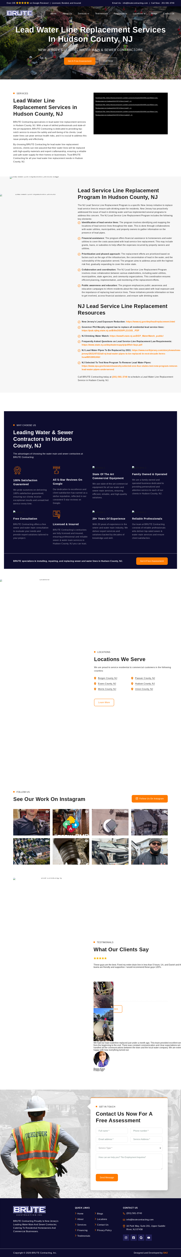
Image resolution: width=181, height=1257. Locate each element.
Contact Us (102, 1225)
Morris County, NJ (107, 689)
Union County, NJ (144, 689)
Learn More (104, 702)
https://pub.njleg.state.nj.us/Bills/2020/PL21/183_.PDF (110, 330)
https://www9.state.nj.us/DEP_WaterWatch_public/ (136, 336)
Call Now (108, 61)
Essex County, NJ (107, 683)
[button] (97, 961)
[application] (131, 113)
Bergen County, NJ (107, 678)
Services (81, 1225)
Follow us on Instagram (151, 799)
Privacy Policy (104, 1230)
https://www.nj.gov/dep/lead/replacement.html (150, 322)
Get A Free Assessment (80, 61)
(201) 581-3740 (120, 377)
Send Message (107, 1177)
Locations (102, 1219)
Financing (82, 1230)
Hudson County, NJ (145, 683)
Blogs (100, 1214)
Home (80, 1214)
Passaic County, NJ (145, 678)
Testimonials (83, 1236)
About (80, 1219)
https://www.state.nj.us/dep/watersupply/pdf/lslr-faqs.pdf (112, 345)
